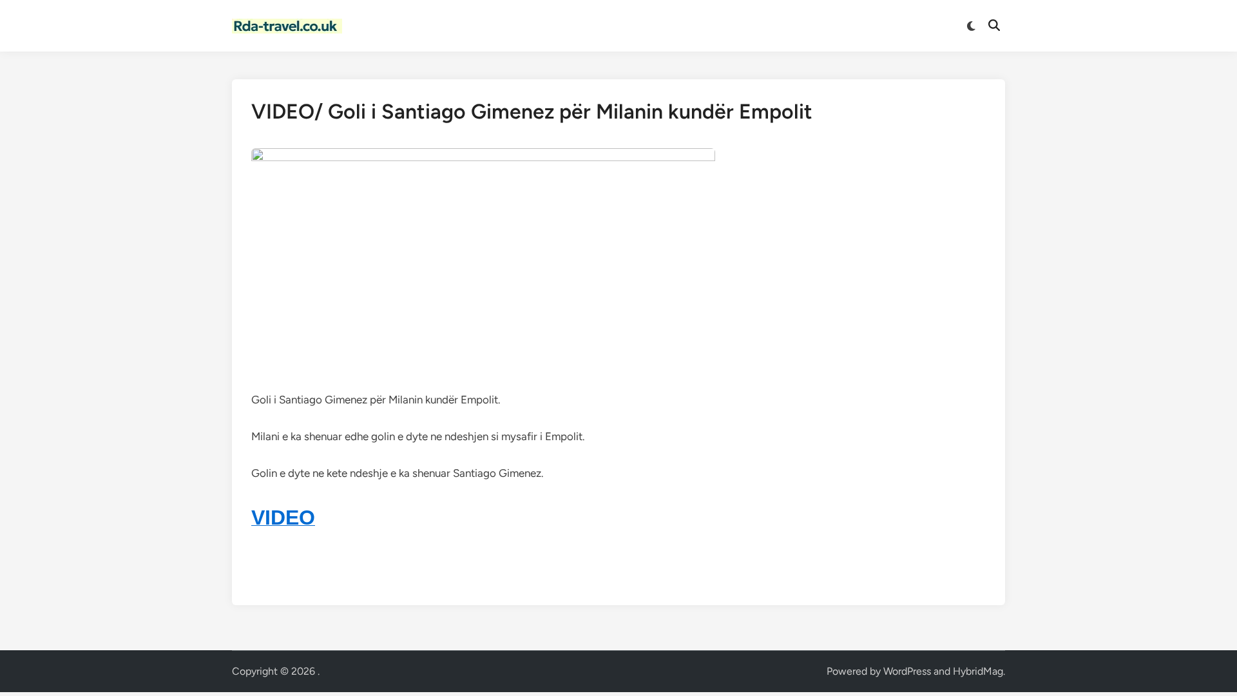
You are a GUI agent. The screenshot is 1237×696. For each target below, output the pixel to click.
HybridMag (978, 671)
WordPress (907, 671)
